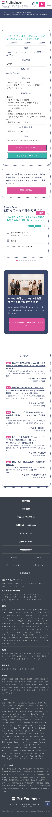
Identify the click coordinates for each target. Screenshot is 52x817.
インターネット (26, 653)
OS (16, 733)
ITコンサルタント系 (28, 626)
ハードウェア (30, 656)
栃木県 (29, 679)
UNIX (36, 733)
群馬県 (36, 679)
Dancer (5, 725)
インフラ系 (19, 621)
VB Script (27, 708)
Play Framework (37, 717)
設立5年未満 (13, 777)
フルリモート (10, 693)
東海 (18, 690)
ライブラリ (20, 731)
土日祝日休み (23, 785)
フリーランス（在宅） (28, 669)
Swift (17, 586)
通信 (16, 653)
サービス (5, 653)
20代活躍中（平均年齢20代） (34, 769)
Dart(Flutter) (38, 711)
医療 (23, 659)
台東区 (7, 684)
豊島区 (29, 687)
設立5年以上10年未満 (27, 777)
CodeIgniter (24, 717)
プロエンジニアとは (26, 517)
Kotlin (23, 586)
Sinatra (27, 722)
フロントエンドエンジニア (11, 594)
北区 (15, 682)
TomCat (31, 750)
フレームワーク (14, 714)
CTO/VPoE (6, 635)
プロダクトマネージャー (25, 632)
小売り (12, 659)
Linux (10, 586)
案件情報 (26, 500)
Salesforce (24, 759)
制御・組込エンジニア (15, 615)
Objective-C (22, 705)
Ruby (10, 583)
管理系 (38, 629)
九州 (33, 690)
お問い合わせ (38, 565)
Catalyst (43, 722)
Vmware (42, 739)
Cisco (35, 742)
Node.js (35, 731)
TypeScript (33, 583)
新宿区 (41, 682)
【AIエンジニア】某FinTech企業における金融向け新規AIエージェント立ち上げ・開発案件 (25, 415)
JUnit (31, 756)
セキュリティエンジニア (22, 624)
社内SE (24, 640)
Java (16, 583)
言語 (3, 703)
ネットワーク (26, 742)
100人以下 (11, 774)
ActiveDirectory (41, 750)
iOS (23, 736)
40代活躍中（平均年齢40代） (34, 771)
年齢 (19, 769)
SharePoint (39, 759)
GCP (4, 742)
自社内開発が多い (14, 788)
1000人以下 (30, 774)
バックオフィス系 (13, 640)
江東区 (21, 684)
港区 (35, 682)
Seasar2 (12, 719)
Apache (17, 739)
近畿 (28, 690)
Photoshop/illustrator (10, 759)
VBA (12, 708)
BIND (28, 739)
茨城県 (22, 679)
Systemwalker (28, 753)
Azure (41, 583)
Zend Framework (37, 714)
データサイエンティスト (26, 629)
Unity (35, 745)
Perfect (42, 725)
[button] (17, 260)
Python (23, 583)
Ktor (28, 728)
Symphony (25, 714)
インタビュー (26, 533)
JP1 (36, 753)
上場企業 (34, 780)
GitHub (33, 747)
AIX (3, 736)
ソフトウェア (38, 653)
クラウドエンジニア (40, 624)
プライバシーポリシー (14, 565)
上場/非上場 (24, 780)
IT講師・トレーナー (36, 635)
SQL (16, 711)
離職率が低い (12, 785)
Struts (4, 731)
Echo (36, 725)
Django (12, 725)
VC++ (30, 711)
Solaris (42, 733)
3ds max (41, 745)
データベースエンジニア (11, 626)
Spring (4, 719)
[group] (26, 235)
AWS (4, 586)
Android (17, 736)
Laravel (5, 722)
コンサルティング (33, 659)
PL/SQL (23, 711)
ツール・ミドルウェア (23, 745)
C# (8, 708)
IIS (23, 739)
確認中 (4, 679)
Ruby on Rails (22, 719)
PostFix (34, 739)
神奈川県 (12, 690)
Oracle (37, 736)
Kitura (4, 728)
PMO (38, 632)
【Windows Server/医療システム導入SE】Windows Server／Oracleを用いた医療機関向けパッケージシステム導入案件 (25, 390)
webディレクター (31, 638)
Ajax (41, 731)
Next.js (11, 731)
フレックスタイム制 (9, 769)
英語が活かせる (17, 783)
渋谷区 (9, 687)
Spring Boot (13, 728)
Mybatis (23, 750)
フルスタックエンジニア (16, 52)
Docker (16, 742)
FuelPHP (14, 717)
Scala (42, 705)
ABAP (4, 711)
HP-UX (9, 736)
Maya (40, 756)
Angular (13, 722)
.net (46, 711)
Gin (30, 725)
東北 (17, 679)
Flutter (34, 728)
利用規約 (38, 557)
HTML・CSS (12, 703)
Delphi (10, 711)
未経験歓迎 (35, 788)
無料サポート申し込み (26, 525)
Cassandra (14, 750)
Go (15, 705)
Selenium (23, 756)
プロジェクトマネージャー (11, 600)
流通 (18, 659)
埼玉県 (42, 679)
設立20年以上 (14, 780)
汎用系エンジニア (30, 612)
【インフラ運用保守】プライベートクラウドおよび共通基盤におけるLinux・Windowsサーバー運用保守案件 (25, 440)
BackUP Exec (7, 753)
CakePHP (5, 717)
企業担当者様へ (26, 573)
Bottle (25, 725)
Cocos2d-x (17, 747)
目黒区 (34, 684)
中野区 (16, 687)
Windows (22, 733)
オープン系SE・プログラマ (12, 612)
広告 (13, 656)
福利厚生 (39, 783)
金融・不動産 (41, 656)
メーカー (5, 659)
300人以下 (20, 774)
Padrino (35, 722)
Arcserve (17, 753)
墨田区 (14, 684)
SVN (39, 747)
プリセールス (10, 629)
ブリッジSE (16, 635)
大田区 (41, 684)
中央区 (29, 682)
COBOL (40, 708)
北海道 (11, 679)
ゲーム (7, 656)
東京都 (9, 73)
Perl (3, 705)
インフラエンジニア (9, 597)
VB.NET (22, 728)
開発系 (4, 610)
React (11, 733)
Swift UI (42, 728)
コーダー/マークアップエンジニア (27, 618)
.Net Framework (36, 719)
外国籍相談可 (30, 783)
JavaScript (22, 703)
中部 (23, 690)
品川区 (27, 684)
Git (35, 756)
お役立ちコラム (26, 541)
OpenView (6, 756)
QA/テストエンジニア (31, 594)
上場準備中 (43, 780)
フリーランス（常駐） (10, 669)
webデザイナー (17, 638)
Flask (19, 725)
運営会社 (14, 557)
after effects (6, 747)
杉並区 (22, 687)
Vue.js (20, 722)
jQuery (27, 731)
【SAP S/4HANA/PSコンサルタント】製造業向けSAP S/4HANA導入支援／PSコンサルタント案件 (26, 366)
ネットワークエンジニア (28, 597)
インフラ (29, 736)
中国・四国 (41, 690)
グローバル (6, 783)
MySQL (44, 736)
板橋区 (36, 687)
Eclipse (26, 747)
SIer (12, 653)
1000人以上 (41, 774)
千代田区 (16, 73)
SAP (31, 759)
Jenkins (15, 756)
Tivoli (42, 753)
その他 (24, 635)
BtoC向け (25, 788)
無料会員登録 (26, 549)
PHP (3, 583)
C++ (3, 708)
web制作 (20, 656)
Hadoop (5, 750)
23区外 (43, 687)
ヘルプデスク (34, 640)
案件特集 (26, 509)
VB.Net (19, 708)
